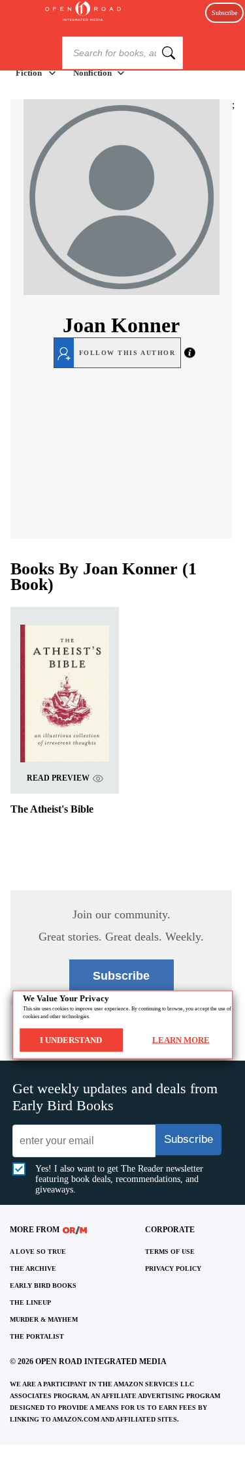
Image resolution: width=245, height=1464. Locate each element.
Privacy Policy (173, 1268)
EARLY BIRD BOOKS (43, 1285)
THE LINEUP (30, 1302)
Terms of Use (170, 1251)
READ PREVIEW (58, 778)
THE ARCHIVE (33, 1268)
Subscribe (224, 12)
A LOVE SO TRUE (38, 1251)
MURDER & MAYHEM (44, 1319)
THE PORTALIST (37, 1336)
